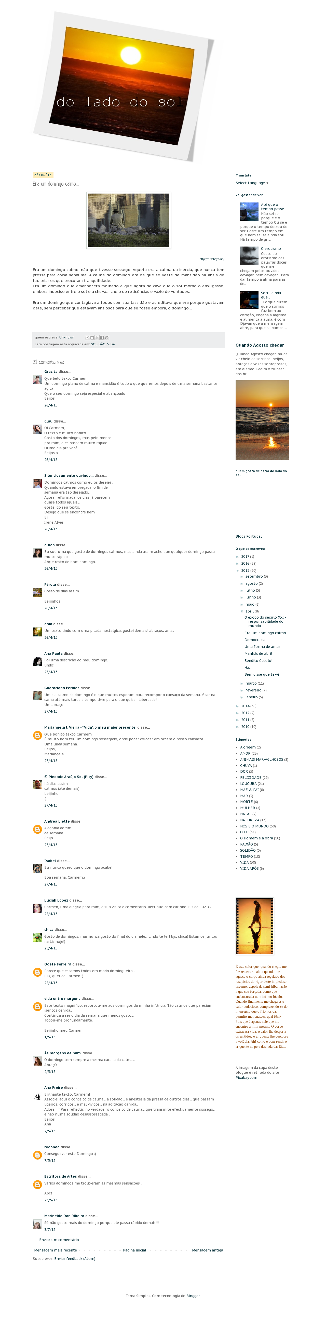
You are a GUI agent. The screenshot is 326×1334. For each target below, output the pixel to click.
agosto (252, 583)
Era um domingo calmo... (266, 633)
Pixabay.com (246, 1077)
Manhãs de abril (258, 653)
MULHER (247, 808)
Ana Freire (53, 1087)
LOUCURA (248, 783)
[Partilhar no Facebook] (101, 337)
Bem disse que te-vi (261, 674)
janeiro (252, 697)
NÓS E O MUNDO (254, 826)
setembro (255, 576)
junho (251, 597)
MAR (244, 796)
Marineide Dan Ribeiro (64, 1216)
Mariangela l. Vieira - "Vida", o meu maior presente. (90, 727)
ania (48, 624)
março (252, 683)
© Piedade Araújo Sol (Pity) (68, 776)
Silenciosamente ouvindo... (68, 475)
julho (251, 590)
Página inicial (134, 1250)
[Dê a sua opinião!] (92, 337)
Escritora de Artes (60, 1176)
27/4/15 (51, 672)
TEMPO (246, 856)
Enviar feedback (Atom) (74, 1258)
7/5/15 (50, 1160)
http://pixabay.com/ (211, 259)
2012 (245, 713)
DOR (244, 771)
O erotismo (271, 248)
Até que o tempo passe (272, 206)
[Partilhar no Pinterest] (106, 337)
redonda (52, 1147)
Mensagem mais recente (55, 1250)
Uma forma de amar (262, 646)
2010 (245, 726)
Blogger (193, 1296)
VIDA (111, 344)
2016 (245, 563)
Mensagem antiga (207, 1250)
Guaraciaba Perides (61, 688)
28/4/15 (51, 913)
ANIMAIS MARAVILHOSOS (261, 759)
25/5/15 (51, 1200)
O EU (244, 832)
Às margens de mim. (63, 1053)
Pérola (50, 584)
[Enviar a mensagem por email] (87, 337)
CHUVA (246, 765)
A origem (248, 747)
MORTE (246, 801)
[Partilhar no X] (97, 337)
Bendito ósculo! (258, 660)
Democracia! (255, 639)
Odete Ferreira (57, 964)
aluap (49, 545)
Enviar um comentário (59, 1239)
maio (250, 604)
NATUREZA (249, 820)
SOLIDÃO (98, 344)
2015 (245, 570)
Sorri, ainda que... (271, 295)
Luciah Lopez (56, 900)
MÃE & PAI (249, 789)
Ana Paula (53, 653)
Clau (48, 421)
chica (48, 929)
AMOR (245, 753)
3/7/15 (50, 1229)
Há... (247, 667)
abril (250, 611)
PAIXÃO (246, 844)
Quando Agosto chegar (260, 345)
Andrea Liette (57, 821)
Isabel (50, 861)
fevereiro (254, 690)
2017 (245, 556)
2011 (245, 719)
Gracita (51, 371)
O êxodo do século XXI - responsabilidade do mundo (265, 621)
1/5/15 (50, 1037)
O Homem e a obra (256, 838)
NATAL (245, 814)
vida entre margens (62, 998)
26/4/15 (51, 405)
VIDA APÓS (249, 868)
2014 (245, 706)
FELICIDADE (251, 777)
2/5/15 (50, 1071)
